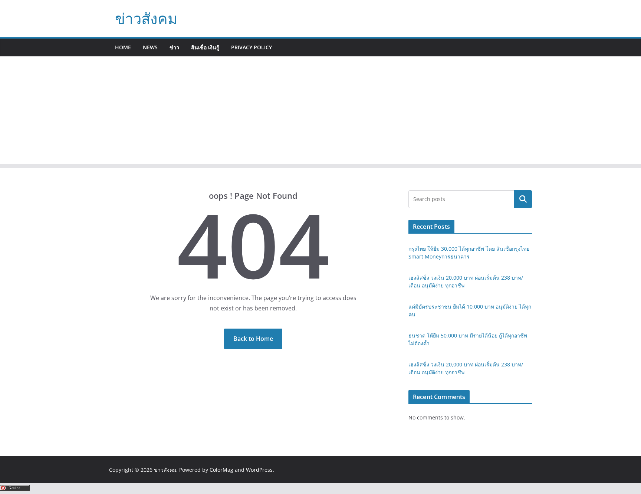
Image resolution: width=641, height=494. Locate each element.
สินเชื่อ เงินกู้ (205, 47)
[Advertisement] (320, 112)
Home (123, 47)
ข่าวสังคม (146, 18)
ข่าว (174, 47)
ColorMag (221, 469)
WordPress (259, 469)
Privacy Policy (251, 47)
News (150, 47)
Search (523, 199)
